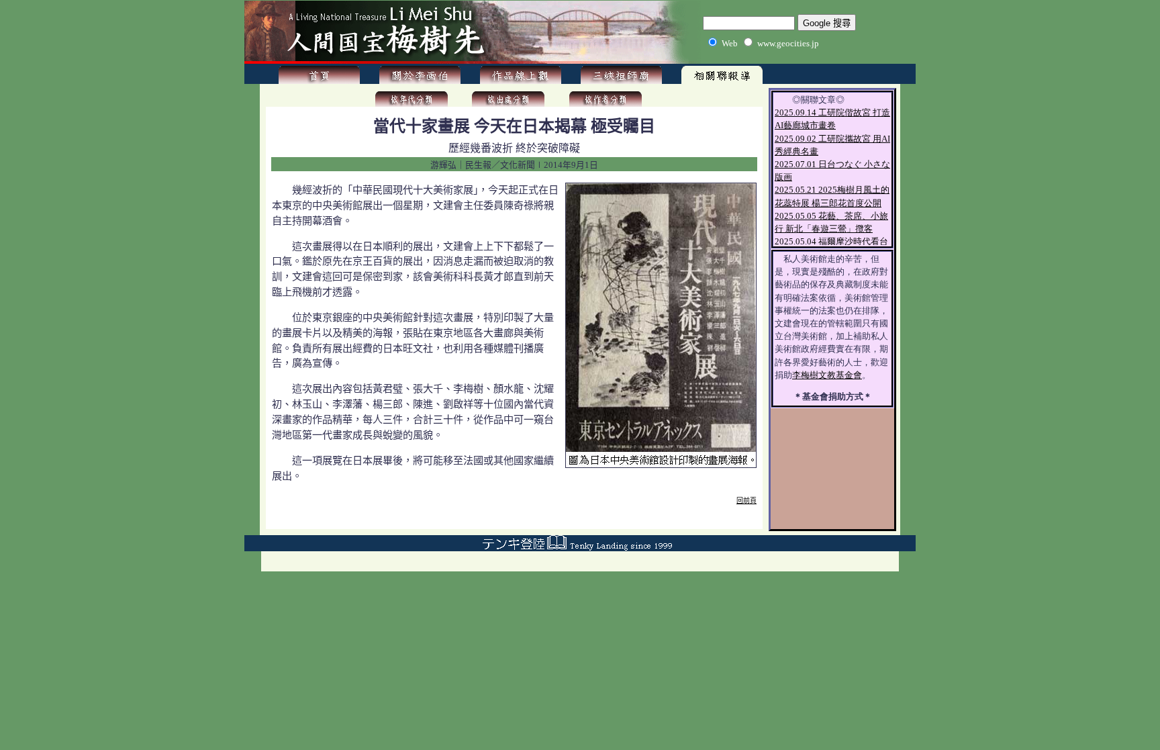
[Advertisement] (514, 520)
